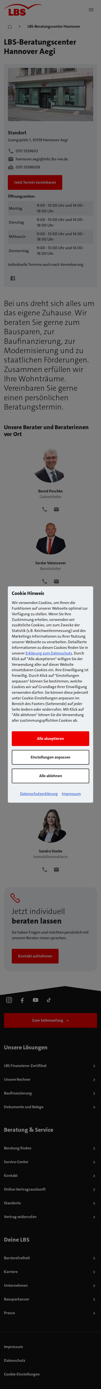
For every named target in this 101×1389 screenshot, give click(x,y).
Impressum (71, 793)
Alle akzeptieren (50, 738)
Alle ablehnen (50, 775)
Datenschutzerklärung (39, 793)
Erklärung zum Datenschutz (48, 653)
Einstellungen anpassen (50, 757)
